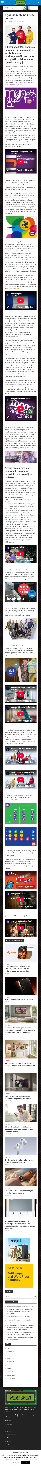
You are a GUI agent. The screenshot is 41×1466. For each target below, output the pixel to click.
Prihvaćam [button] (26, 1463)
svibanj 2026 (10, 1358)
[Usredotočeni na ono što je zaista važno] (21, 986)
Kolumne (9, 1441)
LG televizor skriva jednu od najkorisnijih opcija (20, 1306)
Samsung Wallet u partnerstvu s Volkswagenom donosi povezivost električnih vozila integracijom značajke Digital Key (20, 1225)
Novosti (7, 964)
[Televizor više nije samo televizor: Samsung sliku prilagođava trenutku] (21, 1082)
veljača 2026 (10, 1368)
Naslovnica (10, 1424)
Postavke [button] (16, 1463)
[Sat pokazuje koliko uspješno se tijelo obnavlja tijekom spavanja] (21, 1177)
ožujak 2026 (10, 1365)
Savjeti (9, 1431)
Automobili (10, 1448)
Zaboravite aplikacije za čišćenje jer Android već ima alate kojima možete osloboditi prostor (19, 1129)
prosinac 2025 (11, 1375)
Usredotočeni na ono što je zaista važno (20, 999)
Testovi (9, 1444)
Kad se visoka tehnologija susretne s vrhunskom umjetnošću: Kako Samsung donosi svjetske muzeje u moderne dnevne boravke (20, 1031)
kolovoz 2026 (11, 1348)
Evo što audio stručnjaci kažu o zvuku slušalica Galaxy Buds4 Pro (19, 1161)
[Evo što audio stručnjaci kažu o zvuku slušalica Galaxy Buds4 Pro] (21, 1146)
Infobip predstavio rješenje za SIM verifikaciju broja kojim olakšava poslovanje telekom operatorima (17, 969)
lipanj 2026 (10, 1355)
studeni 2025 (11, 1378)
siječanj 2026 (11, 1372)
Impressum (8, 1420)
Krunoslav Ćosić (19, 21)
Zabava (9, 1438)
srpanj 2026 (10, 1351)
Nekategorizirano (10, 1219)
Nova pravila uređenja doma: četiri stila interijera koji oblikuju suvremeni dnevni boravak (20, 1065)
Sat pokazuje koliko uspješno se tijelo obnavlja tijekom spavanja (19, 1192)
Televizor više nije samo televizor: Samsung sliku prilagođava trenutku (18, 1097)
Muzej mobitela (11, 1434)
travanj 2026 (10, 1362)
